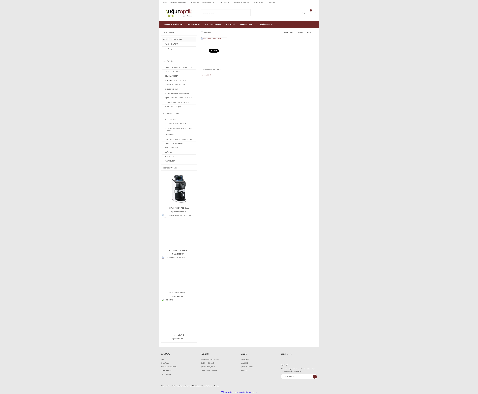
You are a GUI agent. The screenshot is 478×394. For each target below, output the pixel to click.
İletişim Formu (166, 374)
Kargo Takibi (165, 363)
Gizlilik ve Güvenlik (207, 363)
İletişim (163, 359)
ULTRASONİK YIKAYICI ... (178, 293)
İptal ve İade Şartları (208, 367)
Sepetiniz (244, 370)
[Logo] (179, 13)
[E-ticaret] (238, 392)
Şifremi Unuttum (247, 367)
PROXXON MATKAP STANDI (172, 39)
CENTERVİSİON (224, 2)
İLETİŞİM (272, 2)
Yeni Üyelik (245, 359)
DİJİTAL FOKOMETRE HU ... (179, 208)
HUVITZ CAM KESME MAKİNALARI (174, 2)
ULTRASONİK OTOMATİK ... (179, 250)
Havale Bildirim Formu (169, 367)
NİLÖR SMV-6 (179, 335)
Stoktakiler (207, 32)
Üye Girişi (244, 363)
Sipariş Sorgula (166, 370)
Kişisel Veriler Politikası (209, 370)
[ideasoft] (226, 392)
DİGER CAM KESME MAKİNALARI (202, 2)
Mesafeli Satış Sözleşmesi (210, 359)
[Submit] (315, 377)
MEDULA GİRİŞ (259, 2)
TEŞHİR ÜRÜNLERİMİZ (241, 2)
